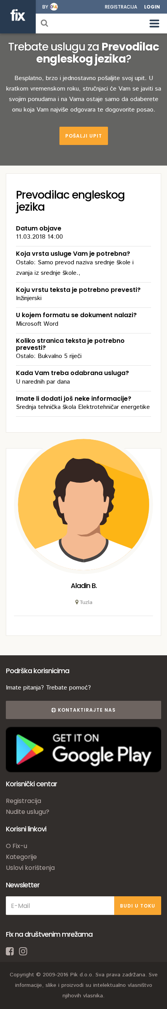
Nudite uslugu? (27, 811)
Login (152, 6)
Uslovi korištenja (30, 867)
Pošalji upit (83, 136)
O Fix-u (16, 845)
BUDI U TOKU (137, 906)
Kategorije (21, 856)
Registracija (121, 6)
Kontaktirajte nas (86, 710)
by (45, 6)
